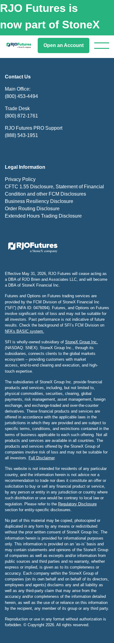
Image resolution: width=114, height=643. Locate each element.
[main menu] (101, 45)
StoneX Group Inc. (81, 342)
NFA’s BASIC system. (24, 331)
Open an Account (63, 45)
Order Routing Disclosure (32, 208)
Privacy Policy (20, 179)
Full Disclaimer (41, 458)
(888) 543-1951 (21, 135)
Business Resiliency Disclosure (39, 201)
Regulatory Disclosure (77, 504)
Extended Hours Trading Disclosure (43, 216)
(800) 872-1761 (21, 115)
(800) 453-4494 (21, 96)
